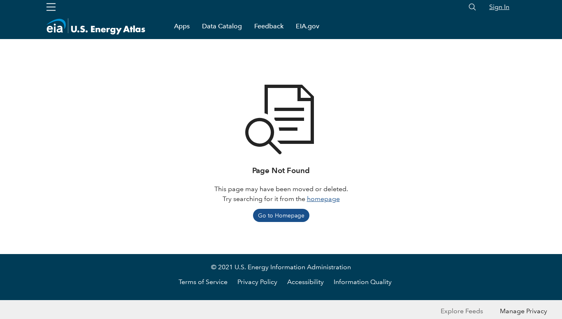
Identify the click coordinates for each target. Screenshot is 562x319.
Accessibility (305, 282)
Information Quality (363, 282)
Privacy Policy (257, 282)
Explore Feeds (462, 311)
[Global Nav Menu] (51, 7)
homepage (323, 199)
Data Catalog (222, 26)
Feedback (268, 26)
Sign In (499, 7)
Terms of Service (203, 282)
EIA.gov (307, 26)
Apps (182, 26)
